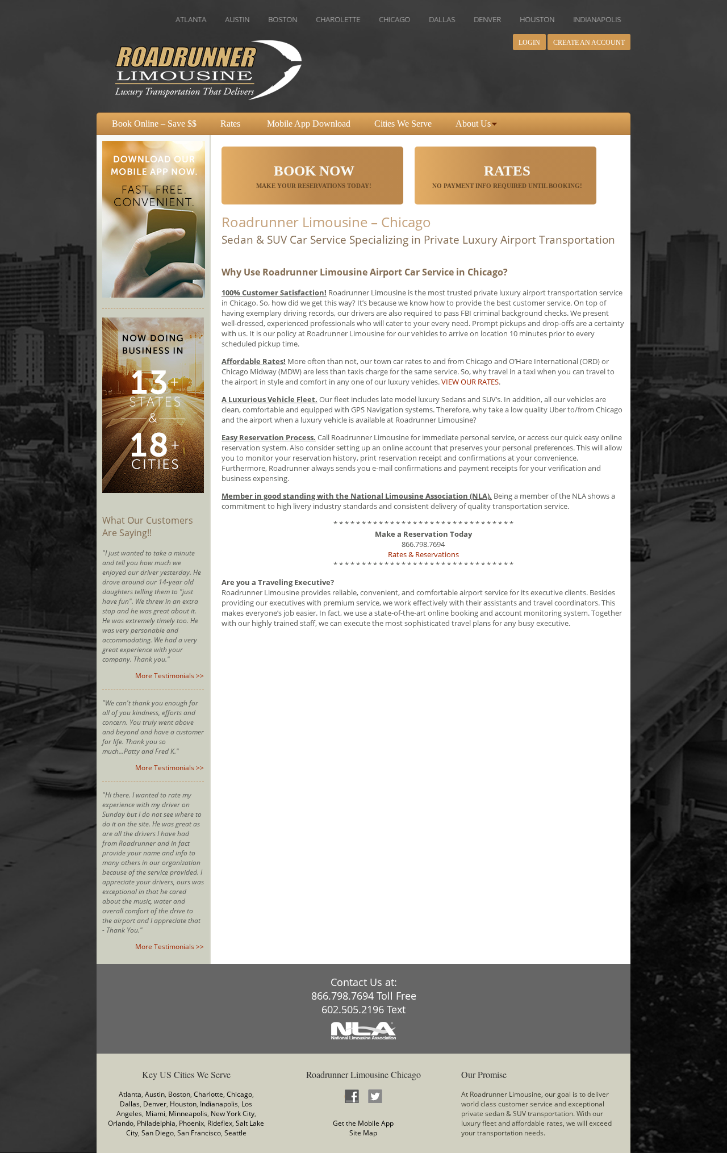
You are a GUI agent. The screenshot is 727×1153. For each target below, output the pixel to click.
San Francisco (199, 1133)
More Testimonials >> (169, 675)
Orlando (120, 1123)
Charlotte (208, 1094)
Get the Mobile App (363, 1123)
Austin (155, 1094)
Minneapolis (188, 1113)
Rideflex (219, 1123)
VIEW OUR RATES (470, 382)
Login (529, 43)
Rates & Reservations (423, 554)
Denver (154, 1104)
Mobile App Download (308, 123)
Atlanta (130, 1094)
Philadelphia (156, 1123)
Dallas (130, 1104)
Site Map (363, 1133)
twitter (374, 1096)
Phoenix (191, 1123)
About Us (473, 123)
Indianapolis (219, 1104)
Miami (155, 1113)
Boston (179, 1094)
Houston (183, 1104)
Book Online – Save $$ (154, 123)
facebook (351, 1096)
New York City (232, 1113)
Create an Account (589, 43)
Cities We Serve (403, 123)
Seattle (235, 1133)
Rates (230, 123)
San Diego (157, 1133)
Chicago (239, 1094)
